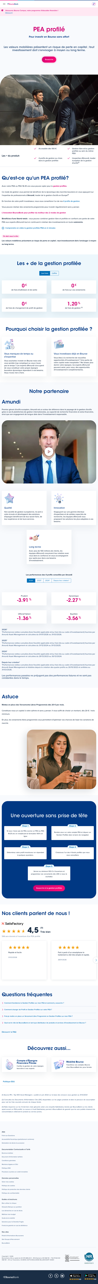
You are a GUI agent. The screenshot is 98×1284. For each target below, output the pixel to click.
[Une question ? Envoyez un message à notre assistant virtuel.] (93, 4)
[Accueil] (13, 4)
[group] (49, 452)
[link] (8, 1082)
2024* (47, 581)
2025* (39, 581)
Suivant (96, 960)
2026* (31, 581)
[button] (49, 1003)
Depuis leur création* (61, 581)
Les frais (44, 273)
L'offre (54, 273)
